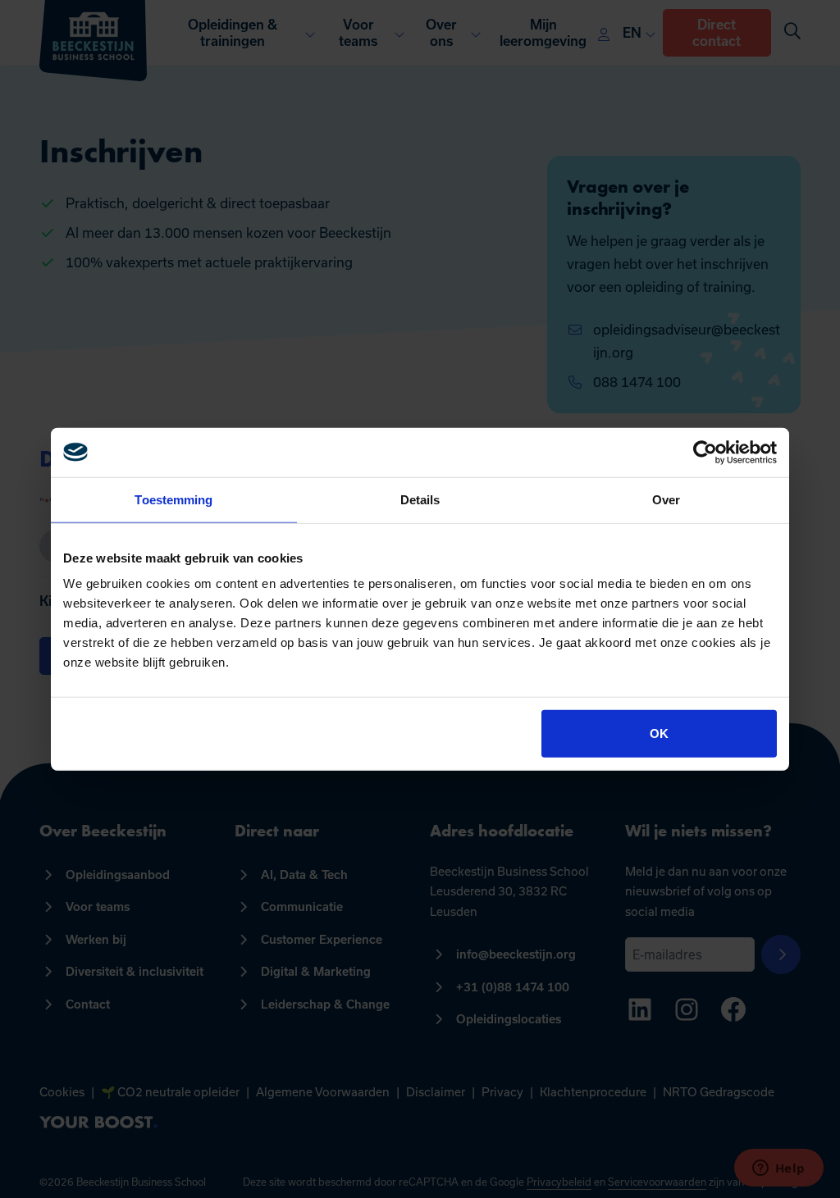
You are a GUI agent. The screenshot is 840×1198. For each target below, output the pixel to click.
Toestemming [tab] (173, 499)
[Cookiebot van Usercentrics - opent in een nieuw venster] (705, 452)
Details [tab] (420, 499)
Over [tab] (666, 499)
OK (659, 733)
